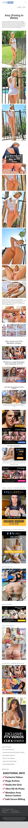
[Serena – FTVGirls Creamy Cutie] (14, 644)
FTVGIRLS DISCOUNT (15, 812)
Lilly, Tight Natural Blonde (9, 764)
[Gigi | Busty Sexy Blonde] (14, 614)
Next (24, 7)
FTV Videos (4, 812)
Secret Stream (15, 810)
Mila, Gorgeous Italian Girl (9, 755)
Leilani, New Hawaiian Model (9, 761)
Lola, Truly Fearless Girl (8, 749)
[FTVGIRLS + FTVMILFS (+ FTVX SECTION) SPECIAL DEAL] (14, 508)
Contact (18, 818)
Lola (5, 404)
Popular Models (5, 810)
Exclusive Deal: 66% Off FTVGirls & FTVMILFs (13, 752)
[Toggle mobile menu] (25, 2)
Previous (20, 7)
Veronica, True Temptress (8, 758)
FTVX (10, 817)
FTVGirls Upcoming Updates (8, 809)
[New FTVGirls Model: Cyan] (14, 585)
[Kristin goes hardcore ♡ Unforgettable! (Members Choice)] (14, 679)
